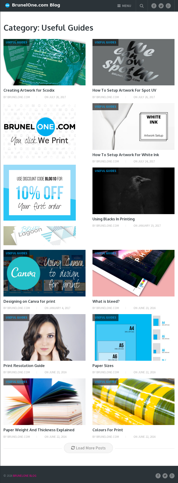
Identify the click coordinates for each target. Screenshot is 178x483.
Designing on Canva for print (29, 301)
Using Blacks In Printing (113, 219)
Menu (126, 5)
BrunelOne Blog (24, 476)
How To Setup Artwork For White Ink (125, 154)
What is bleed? (106, 301)
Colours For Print (107, 430)
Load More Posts (91, 448)
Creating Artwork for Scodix (28, 90)
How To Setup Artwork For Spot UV (124, 90)
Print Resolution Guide (24, 365)
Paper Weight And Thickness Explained (38, 430)
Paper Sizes (103, 365)
